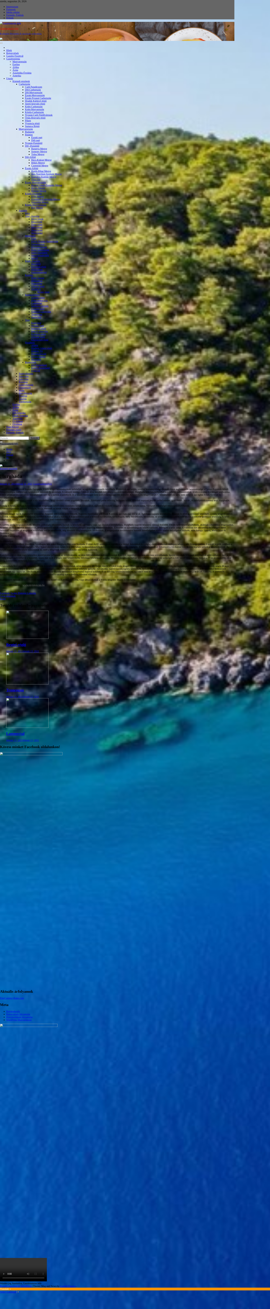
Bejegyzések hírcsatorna (18, 1014)
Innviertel (36, 264)
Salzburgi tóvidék (40, 306)
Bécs (27, 213)
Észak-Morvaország (35, 95)
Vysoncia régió (32, 123)
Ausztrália (17, 418)
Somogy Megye (39, 151)
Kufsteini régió (38, 334)
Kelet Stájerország (40, 250)
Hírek (9, 50)
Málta (21, 390)
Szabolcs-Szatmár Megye (43, 176)
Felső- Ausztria (32, 261)
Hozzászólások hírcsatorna (19, 1017)
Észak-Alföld (31, 168)
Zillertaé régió (38, 337)
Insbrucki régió (38, 328)
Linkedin (31, 593)
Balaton (29, 134)
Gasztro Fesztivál (14, 56)
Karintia (29, 275)
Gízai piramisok (8, 596)
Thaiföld (23, 396)
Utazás (9, 78)
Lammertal (36, 303)
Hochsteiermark (39, 247)
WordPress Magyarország (19, 1019)
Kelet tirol (36, 323)
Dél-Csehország (33, 89)
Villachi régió (38, 286)
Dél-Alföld (30, 157)
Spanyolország (26, 373)
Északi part (36, 137)
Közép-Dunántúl (33, 193)
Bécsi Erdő (36, 221)
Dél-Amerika (18, 413)
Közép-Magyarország (35, 205)
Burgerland (30, 362)
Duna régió (36, 224)
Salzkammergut (39, 272)
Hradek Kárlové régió (36, 101)
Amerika (16, 75)
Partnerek (11, 9)
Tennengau (36, 314)
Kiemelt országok (21, 81)
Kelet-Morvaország (34, 109)
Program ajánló (13, 429)
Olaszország (25, 387)
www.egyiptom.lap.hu (33, 585)
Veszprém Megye (39, 202)
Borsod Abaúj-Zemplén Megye (46, 185)
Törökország (25, 401)
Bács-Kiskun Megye (41, 160)
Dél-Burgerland (39, 365)
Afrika (15, 67)
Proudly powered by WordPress (16, 1286)
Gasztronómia (13, 58)
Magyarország (19, 61)
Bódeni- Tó (37, 351)
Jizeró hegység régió (35, 103)
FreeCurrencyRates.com (12, 998)
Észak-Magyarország (35, 182)
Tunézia (23, 398)
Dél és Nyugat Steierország (44, 241)
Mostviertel (36, 227)
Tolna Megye (37, 154)
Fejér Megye (37, 196)
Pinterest (22, 593)
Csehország (24, 84)
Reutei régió (44, 292)
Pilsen (28, 120)
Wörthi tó (36, 289)
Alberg (34, 345)
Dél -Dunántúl (32, 146)
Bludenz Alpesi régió (41, 348)
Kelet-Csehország (33, 106)
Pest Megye (37, 207)
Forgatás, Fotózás (15, 15)
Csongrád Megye (39, 165)
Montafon (36, 359)
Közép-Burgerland (40, 368)
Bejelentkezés (13, 1011)
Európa (16, 64)
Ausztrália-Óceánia (21, 72)
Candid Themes (68, 1286)
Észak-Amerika (20, 415)
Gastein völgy (38, 297)
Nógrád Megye (38, 191)
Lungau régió (38, 309)
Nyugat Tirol (37, 325)
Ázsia (15, 70)
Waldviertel (36, 230)
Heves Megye (38, 188)
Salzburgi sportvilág (41, 311)
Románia (23, 382)
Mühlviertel (37, 269)
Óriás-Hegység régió (35, 117)
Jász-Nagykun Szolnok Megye (46, 174)
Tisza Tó (35, 179)
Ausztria (23, 210)
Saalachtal (36, 317)
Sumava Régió (32, 126)
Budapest (29, 132)
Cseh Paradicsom (33, 87)
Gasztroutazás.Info (9, 28)
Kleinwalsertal (38, 356)
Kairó (3, 598)
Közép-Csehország (34, 112)
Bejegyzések (12, 53)
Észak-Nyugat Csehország (38, 98)
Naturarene (36, 283)
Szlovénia (23, 379)
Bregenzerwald (38, 354)
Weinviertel (36, 233)
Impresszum (12, 6)
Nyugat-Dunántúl (33, 143)
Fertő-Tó (35, 370)
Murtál (34, 258)
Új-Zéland (17, 421)
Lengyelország (26, 384)
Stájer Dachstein (39, 252)
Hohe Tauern (37, 278)
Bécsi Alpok (37, 219)
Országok (17, 424)
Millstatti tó (36, 280)
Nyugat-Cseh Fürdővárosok (38, 115)
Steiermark (30, 235)
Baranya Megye (39, 148)
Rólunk (10, 18)
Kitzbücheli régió (39, 339)
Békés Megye (38, 162)
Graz (33, 238)
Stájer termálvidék (40, 255)
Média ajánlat (13, 12)
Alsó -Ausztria (32, 216)
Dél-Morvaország (33, 92)
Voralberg (30, 342)
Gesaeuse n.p (37, 244)
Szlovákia (23, 376)
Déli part (35, 140)
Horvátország (25, 393)
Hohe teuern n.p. (39, 300)
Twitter (14, 593)
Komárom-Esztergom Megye (45, 199)
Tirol (27, 320)
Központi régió (38, 266)
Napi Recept (12, 427)
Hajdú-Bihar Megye (41, 171)
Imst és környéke (39, 331)
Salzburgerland (32, 294)
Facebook (5, 593)
